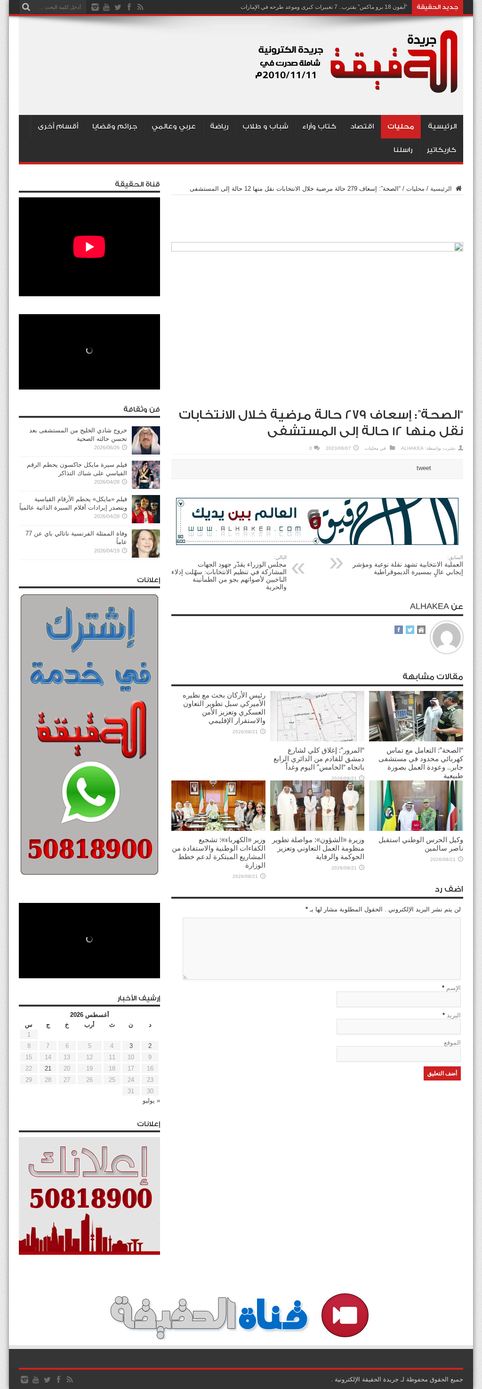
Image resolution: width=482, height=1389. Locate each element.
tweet (424, 467)
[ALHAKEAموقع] (421, 630)
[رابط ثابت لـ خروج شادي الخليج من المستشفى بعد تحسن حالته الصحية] (146, 452)
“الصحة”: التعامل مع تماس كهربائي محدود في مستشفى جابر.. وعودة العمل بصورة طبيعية (420, 763)
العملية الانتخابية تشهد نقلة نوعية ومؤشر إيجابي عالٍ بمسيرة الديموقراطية (408, 565)
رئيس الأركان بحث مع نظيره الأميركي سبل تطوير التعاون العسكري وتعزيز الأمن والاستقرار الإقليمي (224, 707)
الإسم (453, 987)
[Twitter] (117, 7)
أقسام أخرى (58, 126)
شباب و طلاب (265, 126)
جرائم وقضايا (114, 126)
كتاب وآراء (319, 126)
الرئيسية (442, 126)
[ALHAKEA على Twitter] (410, 630)
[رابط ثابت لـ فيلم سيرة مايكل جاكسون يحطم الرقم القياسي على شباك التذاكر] (146, 486)
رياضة (219, 126)
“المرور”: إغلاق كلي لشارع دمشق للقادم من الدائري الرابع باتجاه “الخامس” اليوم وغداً (318, 758)
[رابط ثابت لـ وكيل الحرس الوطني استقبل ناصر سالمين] (416, 828)
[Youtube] (106, 7)
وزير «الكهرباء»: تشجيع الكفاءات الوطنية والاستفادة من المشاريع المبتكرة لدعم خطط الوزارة (218, 852)
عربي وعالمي (174, 126)
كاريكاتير (441, 150)
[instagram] (95, 7)
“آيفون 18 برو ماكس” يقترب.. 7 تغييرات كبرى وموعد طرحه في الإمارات (324, 7)
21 (48, 1068)
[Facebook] (129, 7)
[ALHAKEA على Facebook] (398, 630)
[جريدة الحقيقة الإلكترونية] (357, 91)
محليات (400, 126)
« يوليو (151, 1100)
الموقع (452, 1042)
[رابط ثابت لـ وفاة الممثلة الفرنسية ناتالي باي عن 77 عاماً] (146, 555)
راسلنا (403, 150)
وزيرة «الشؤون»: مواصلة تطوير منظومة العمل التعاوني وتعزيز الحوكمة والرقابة (318, 848)
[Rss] (140, 7)
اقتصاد (362, 126)
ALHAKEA (412, 448)
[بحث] (26, 7)
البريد (454, 1015)
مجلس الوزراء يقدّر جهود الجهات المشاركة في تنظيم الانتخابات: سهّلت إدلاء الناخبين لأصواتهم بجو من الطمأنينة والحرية (229, 572)
